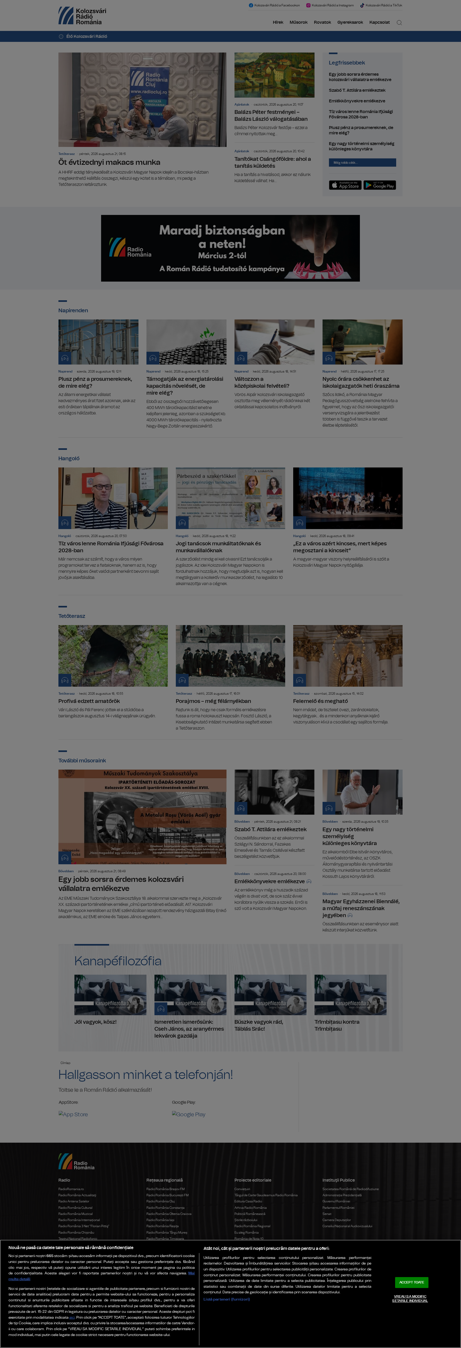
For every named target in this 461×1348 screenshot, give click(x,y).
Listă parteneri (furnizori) (227, 1299)
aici (72, 1317)
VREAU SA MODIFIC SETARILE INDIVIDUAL (410, 1299)
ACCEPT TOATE (411, 1282)
